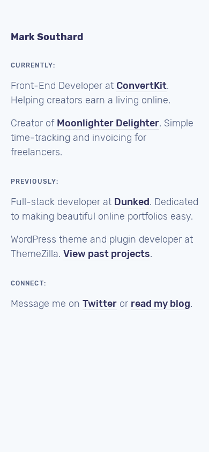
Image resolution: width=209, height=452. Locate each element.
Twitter (100, 304)
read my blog (160, 304)
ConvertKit (141, 86)
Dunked (132, 202)
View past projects (106, 254)
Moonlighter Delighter (108, 123)
